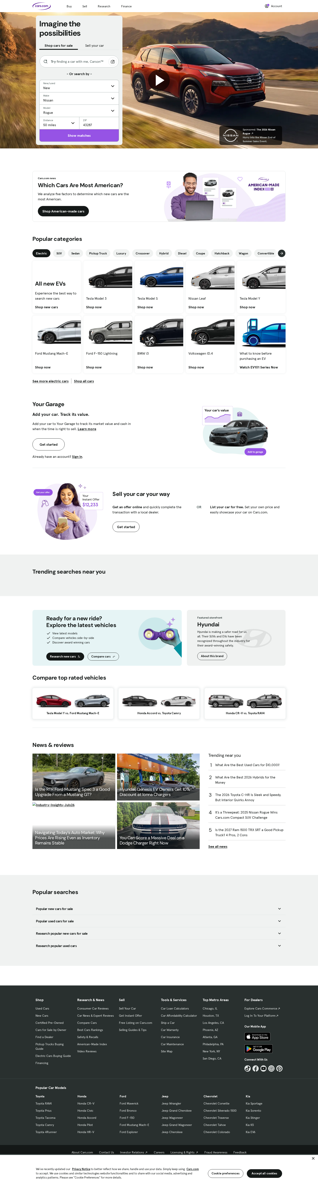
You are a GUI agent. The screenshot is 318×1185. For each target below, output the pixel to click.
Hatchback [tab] (222, 253)
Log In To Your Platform (260, 1016)
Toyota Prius (43, 1111)
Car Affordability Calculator (179, 1016)
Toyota (39, 1096)
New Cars (41, 1016)
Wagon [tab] (243, 253)
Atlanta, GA (210, 1037)
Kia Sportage (254, 1103)
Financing (41, 1063)
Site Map (166, 1051)
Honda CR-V (85, 1103)
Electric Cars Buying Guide (53, 1056)
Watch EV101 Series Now (259, 367)
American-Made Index (92, 1044)
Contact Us (106, 1152)
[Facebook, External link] (255, 1068)
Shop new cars (46, 307)
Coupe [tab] (200, 253)
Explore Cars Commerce (260, 1008)
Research (104, 6)
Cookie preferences (226, 1173)
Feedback (240, 1152)
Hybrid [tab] (164, 253)
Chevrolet (210, 1096)
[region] (159, 1169)
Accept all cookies (264, 1173)
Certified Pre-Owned (49, 1023)
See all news (217, 846)
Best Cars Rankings (90, 1030)
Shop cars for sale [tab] (59, 45)
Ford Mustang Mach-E (134, 1125)
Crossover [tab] (143, 253)
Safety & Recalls (87, 1037)
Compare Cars (87, 1023)
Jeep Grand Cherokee (177, 1111)
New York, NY (211, 1051)
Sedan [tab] (75, 253)
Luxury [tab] (121, 253)
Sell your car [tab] (94, 45)
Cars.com (192, 1169)
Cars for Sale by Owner (50, 1030)
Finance (126, 6)
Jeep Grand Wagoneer (177, 1125)
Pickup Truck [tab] (98, 253)
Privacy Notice (81, 1169)
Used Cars (42, 1008)
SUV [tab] (59, 253)
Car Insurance (170, 1037)
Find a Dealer (44, 1037)
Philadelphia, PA (213, 1044)
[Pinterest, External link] (279, 1068)
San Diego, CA (212, 1058)
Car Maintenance (172, 1044)
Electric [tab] (41, 253)
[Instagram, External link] (271, 1068)
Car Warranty (169, 1030)
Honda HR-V (85, 1132)
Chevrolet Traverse (216, 1118)
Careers (159, 1152)
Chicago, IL (210, 1008)
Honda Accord (86, 1118)
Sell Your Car (127, 1008)
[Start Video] (159, 80)
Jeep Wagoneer (172, 1118)
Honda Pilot (85, 1125)
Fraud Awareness (215, 1152)
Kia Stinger (253, 1118)
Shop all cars (84, 381)
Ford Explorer (129, 1132)
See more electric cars (50, 381)
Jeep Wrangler (171, 1103)
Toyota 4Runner (46, 1132)
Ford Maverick (129, 1103)
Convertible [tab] (266, 253)
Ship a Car (168, 1023)
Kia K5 (250, 1125)
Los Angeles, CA (213, 1023)
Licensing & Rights (182, 1152)
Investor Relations (132, 1152)
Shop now (94, 307)
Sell (84, 6)
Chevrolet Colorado (217, 1132)
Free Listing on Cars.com (135, 1023)
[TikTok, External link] (247, 1068)
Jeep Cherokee (172, 1132)
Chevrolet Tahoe (215, 1125)
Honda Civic (85, 1111)
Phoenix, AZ (210, 1030)
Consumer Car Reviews (93, 1008)
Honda (81, 1096)
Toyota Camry (44, 1125)
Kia (248, 1096)
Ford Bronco (128, 1111)
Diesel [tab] (182, 253)
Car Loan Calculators (175, 1008)
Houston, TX (211, 1016)
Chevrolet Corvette (217, 1103)
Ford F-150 (127, 1118)
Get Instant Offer (130, 1016)
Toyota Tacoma (45, 1118)
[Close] (313, 1158)
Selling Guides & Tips (132, 1030)
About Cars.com (82, 1152)
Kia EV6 (250, 1132)
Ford (123, 1096)
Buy (69, 6)
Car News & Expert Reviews (95, 1016)
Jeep (165, 1096)
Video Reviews (86, 1051)
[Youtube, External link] (263, 1068)
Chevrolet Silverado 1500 (220, 1111)
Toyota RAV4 (43, 1103)
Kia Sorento (253, 1111)
